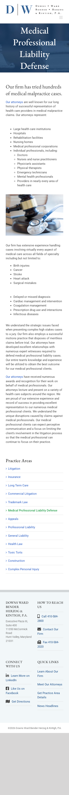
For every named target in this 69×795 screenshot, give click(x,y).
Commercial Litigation (22, 493)
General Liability (18, 535)
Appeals (13, 519)
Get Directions (21, 701)
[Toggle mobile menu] (61, 17)
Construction (16, 560)
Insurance (14, 477)
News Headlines (47, 706)
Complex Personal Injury (23, 569)
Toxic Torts (15, 552)
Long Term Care (18, 485)
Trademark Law (18, 502)
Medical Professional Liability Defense (32, 510)
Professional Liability (21, 527)
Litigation (14, 468)
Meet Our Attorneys (49, 684)
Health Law (15, 544)
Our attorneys (14, 102)
